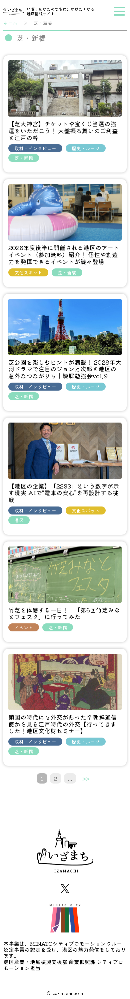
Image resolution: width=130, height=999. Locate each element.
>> (86, 778)
